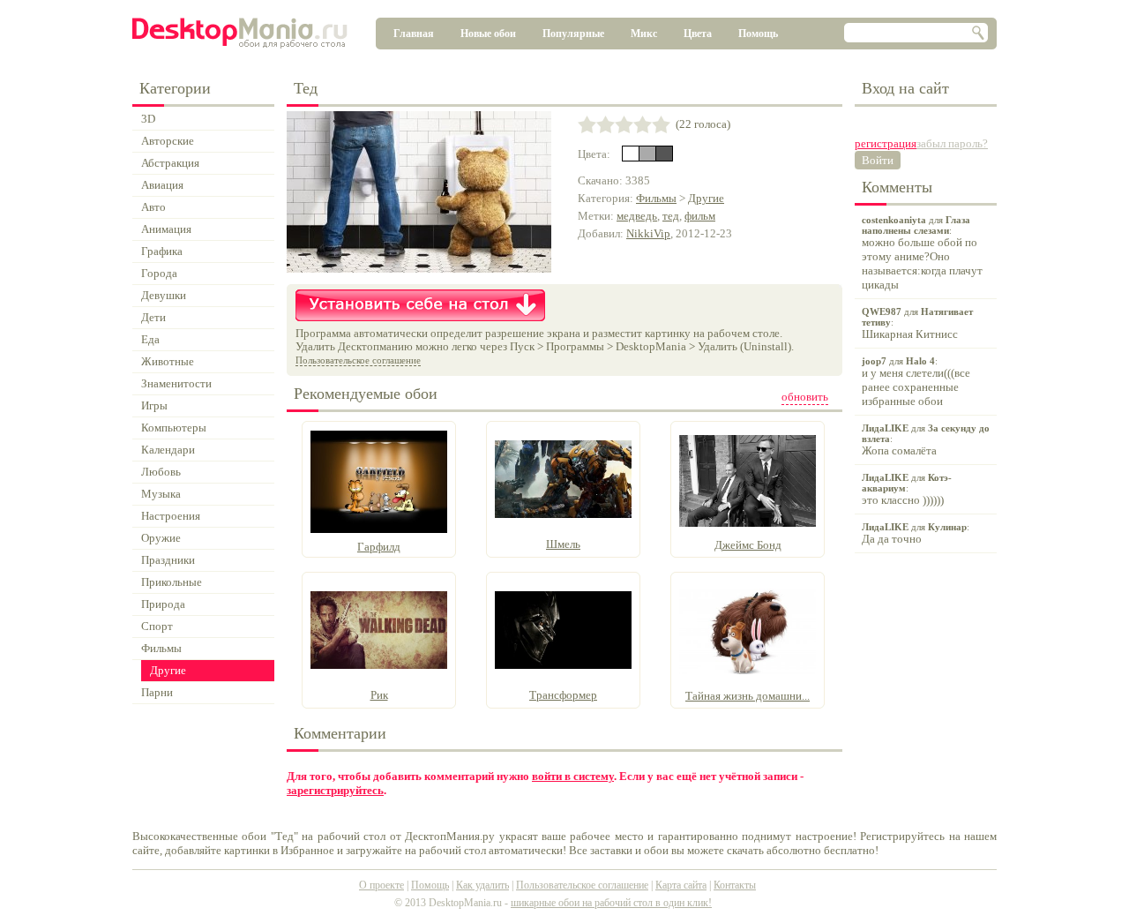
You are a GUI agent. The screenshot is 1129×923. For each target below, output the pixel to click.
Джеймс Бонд (747, 545)
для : (922, 252)
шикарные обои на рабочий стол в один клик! (611, 903)
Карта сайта (681, 885)
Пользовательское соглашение (358, 360)
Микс (644, 33)
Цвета (698, 33)
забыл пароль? (952, 143)
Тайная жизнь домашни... (747, 695)
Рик (379, 695)
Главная (413, 33)
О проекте (381, 885)
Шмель (563, 544)
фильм (699, 215)
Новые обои (488, 33)
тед (670, 215)
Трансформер (563, 695)
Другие (706, 198)
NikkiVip (648, 233)
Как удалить (482, 885)
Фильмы (656, 198)
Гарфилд (378, 546)
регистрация (885, 143)
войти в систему (573, 776)
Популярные (573, 33)
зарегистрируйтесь (335, 790)
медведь (637, 215)
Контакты (735, 885)
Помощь (758, 33)
